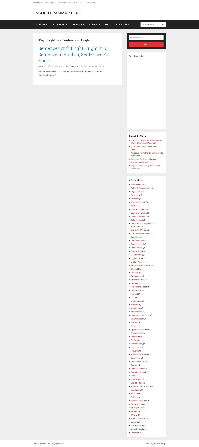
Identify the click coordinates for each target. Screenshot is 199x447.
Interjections (136, 308)
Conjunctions (136, 244)
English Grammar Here (57, 13)
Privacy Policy (91, 3)
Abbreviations (137, 184)
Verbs (133, 422)
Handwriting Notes (139, 287)
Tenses (134, 411)
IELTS (133, 297)
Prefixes (134, 340)
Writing (134, 433)
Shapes (134, 376)
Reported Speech (138, 372)
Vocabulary (49, 3)
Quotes (134, 365)
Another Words (137, 202)
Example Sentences (77, 66)
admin (42, 66)
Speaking (61, 3)
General (72, 3)
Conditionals (136, 237)
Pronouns (135, 347)
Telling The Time (138, 408)
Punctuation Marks (139, 354)
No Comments (97, 66)
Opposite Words (138, 329)
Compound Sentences (140, 233)
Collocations (136, 220)
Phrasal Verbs (137, 333)
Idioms (134, 294)
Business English (138, 209)
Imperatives (136, 301)
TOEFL (134, 415)
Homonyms (136, 290)
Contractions (136, 251)
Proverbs (135, 351)
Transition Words (138, 418)
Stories (134, 393)
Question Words (138, 361)
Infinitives (135, 305)
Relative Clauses (138, 369)
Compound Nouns (139, 230)
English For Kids (137, 258)
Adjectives (135, 192)
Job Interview (136, 312)
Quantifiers (135, 358)
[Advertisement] (146, 91)
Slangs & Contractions (140, 386)
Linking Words (137, 319)
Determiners (136, 255)
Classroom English (139, 213)
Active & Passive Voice (141, 188)
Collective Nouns (138, 216)
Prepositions (136, 344)
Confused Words (138, 241)
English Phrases (137, 262)
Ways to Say (136, 429)
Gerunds (134, 273)
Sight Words (136, 379)
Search (163, 24)
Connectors (136, 248)
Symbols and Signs (139, 401)
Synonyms (135, 404)
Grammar (36, 3)
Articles (134, 206)
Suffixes (134, 397)
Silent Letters (137, 383)
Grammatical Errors (139, 283)
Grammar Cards (137, 280)
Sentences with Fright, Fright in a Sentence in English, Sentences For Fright (74, 54)
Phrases (134, 337)
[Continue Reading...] (47, 75)
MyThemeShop (159, 444)
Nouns (133, 326)
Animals (134, 199)
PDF (81, 3)
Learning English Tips (140, 315)
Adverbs (134, 195)
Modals (134, 322)
